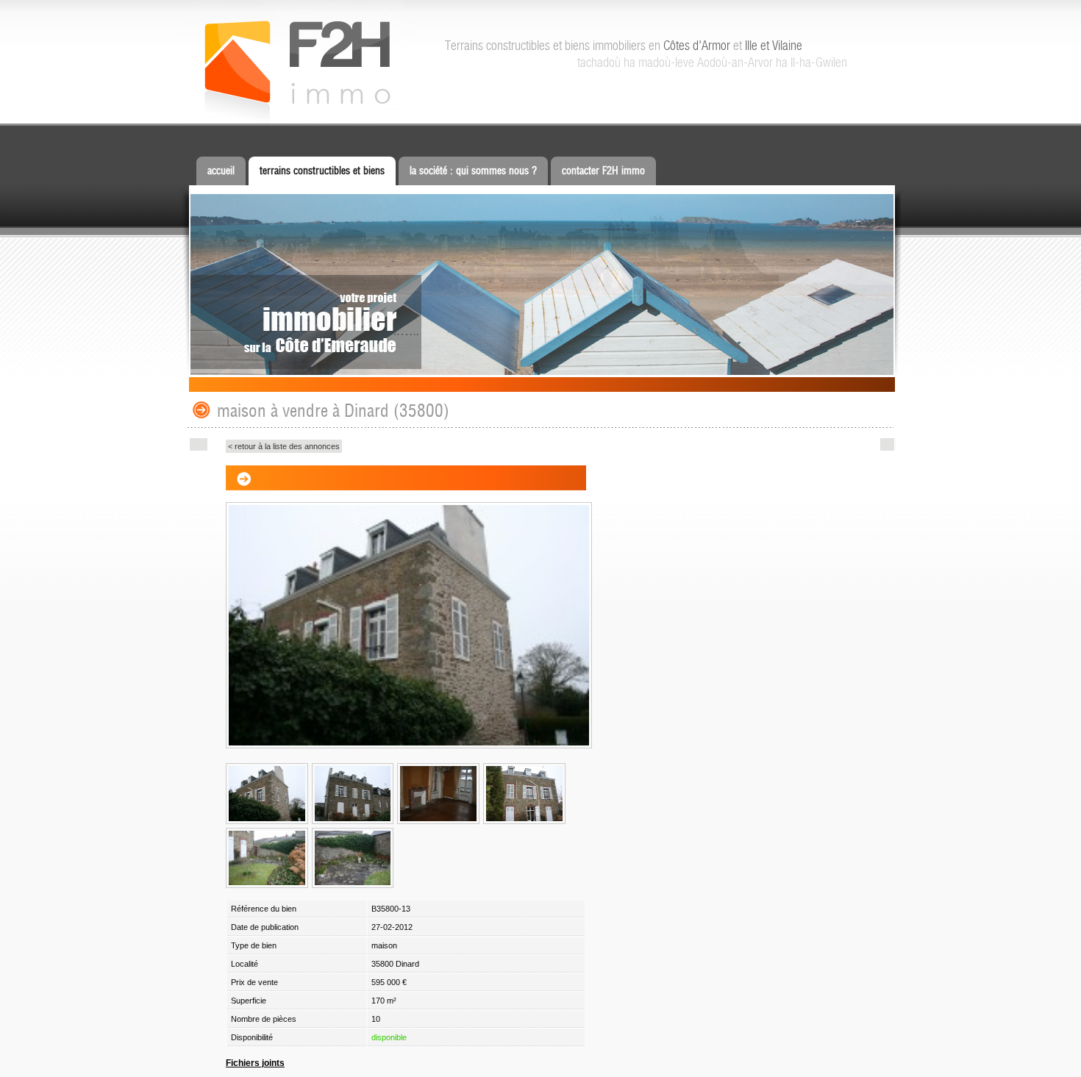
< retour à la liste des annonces (284, 446)
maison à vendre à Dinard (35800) (333, 410)
